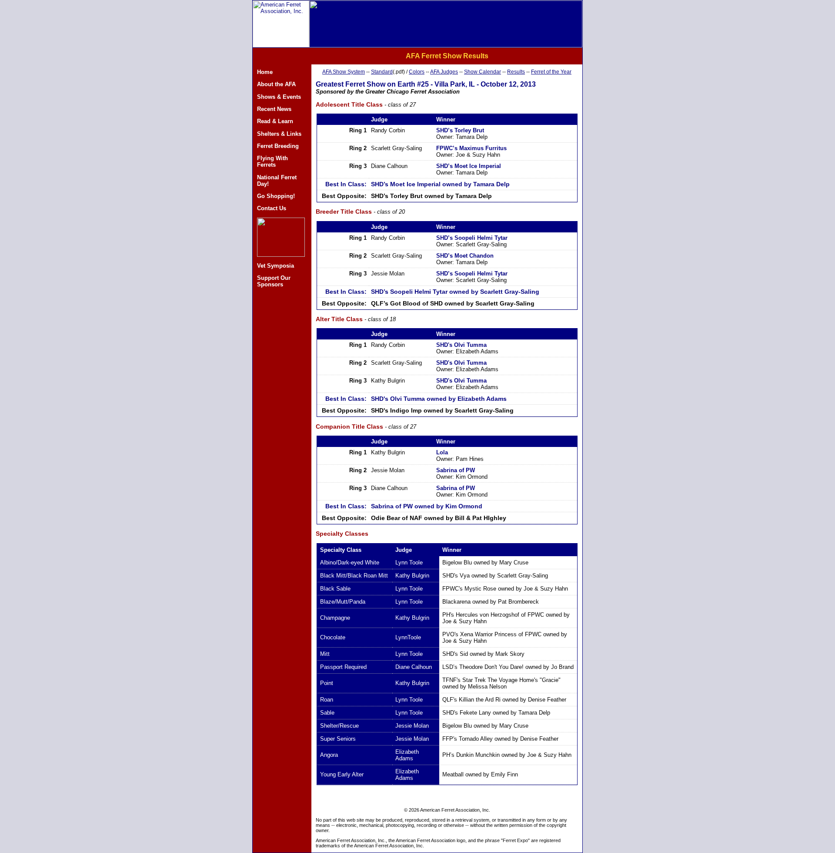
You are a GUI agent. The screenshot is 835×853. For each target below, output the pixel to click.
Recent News (274, 109)
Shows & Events (279, 97)
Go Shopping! (276, 196)
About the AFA (276, 84)
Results (516, 72)
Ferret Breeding (278, 146)
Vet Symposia (275, 265)
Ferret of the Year (551, 72)
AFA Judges (444, 72)
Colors (416, 72)
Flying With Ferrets (272, 161)
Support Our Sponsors (274, 281)
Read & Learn (275, 121)
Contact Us (271, 208)
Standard (382, 72)
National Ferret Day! (277, 180)
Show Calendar (482, 72)
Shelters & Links (279, 134)
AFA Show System (343, 72)
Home (265, 72)
